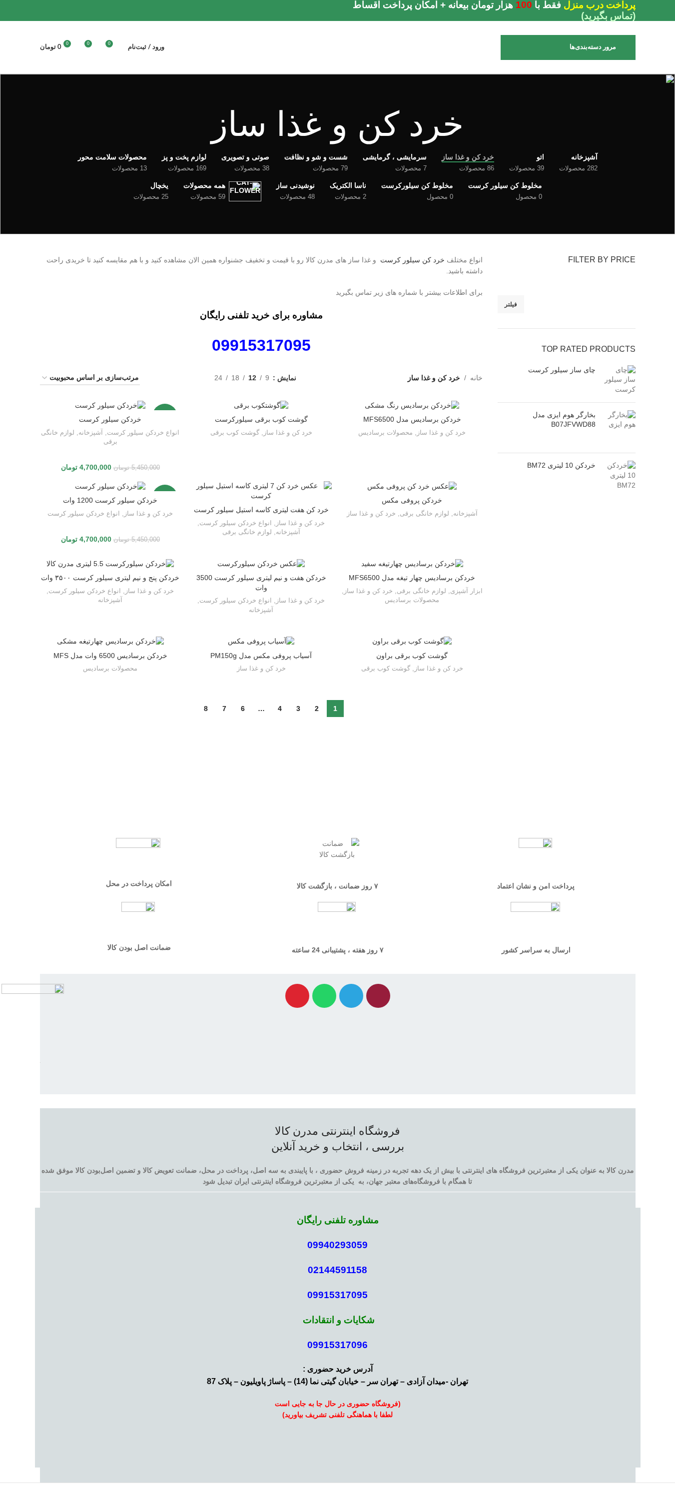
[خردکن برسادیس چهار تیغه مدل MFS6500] (412, 564)
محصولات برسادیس (385, 432)
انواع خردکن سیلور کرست (143, 432)
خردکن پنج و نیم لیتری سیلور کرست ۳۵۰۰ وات (110, 578)
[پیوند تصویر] (32, 1017)
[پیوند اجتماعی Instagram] (58, 10)
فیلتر (511, 304)
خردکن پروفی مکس (412, 500)
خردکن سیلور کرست (110, 419)
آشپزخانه (90, 432)
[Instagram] (378, 996)
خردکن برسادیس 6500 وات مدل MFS (110, 656)
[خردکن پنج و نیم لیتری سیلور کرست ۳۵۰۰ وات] (110, 564)
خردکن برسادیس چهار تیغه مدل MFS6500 (412, 578)
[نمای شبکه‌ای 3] (175, 378)
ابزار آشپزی (466, 591)
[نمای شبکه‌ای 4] (159, 378)
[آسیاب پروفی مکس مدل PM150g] (261, 642)
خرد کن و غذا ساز (441, 432)
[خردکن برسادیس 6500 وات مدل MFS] (110, 642)
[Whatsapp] (324, 996)
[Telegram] (351, 996)
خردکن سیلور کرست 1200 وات (110, 500)
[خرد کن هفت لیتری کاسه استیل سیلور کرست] (261, 491)
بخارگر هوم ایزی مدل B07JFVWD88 (564, 420)
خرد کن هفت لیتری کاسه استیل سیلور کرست (261, 510)
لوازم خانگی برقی (424, 513)
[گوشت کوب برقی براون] (412, 642)
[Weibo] (297, 996)
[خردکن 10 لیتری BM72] (619, 475)
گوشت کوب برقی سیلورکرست (261, 419)
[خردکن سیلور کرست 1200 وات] (110, 486)
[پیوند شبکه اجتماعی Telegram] (46, 10)
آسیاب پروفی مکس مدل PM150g (261, 656)
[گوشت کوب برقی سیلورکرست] (261, 405)
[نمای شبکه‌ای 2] (191, 378)
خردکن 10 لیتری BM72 (561, 465)
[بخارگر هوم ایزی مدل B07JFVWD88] (619, 428)
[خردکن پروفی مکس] (412, 486)
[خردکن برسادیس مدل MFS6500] (412, 405)
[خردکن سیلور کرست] (110, 405)
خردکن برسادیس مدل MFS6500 (412, 419)
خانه (476, 378)
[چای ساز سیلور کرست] (619, 380)
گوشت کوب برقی (234, 432)
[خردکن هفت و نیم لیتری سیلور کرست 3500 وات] (261, 564)
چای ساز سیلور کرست (562, 370)
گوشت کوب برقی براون (412, 656)
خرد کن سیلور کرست (412, 260)
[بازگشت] (476, 124)
